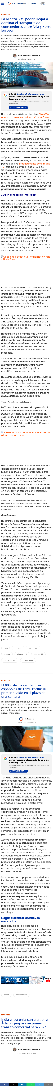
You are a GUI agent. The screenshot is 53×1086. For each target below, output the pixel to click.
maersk (7, 648)
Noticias (5, 14)
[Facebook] (4, 1084)
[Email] (48, 1084)
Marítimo (5, 1015)
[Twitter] (13, 1084)
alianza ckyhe (10, 660)
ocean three (28, 660)
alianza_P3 (22, 654)
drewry (7, 654)
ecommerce (21, 994)
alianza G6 (38, 654)
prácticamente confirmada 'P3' (25, 165)
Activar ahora (17, 107)
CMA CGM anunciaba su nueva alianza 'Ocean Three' (25, 116)
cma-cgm (33, 648)
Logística (5, 680)
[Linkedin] (22, 1084)
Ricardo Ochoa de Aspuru (29, 55)
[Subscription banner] (26, 986)
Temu (6, 994)
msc (19, 648)
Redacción (29, 719)
